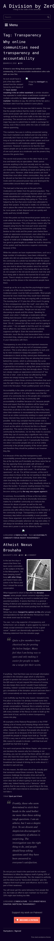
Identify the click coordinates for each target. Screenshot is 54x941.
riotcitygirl (41, 82)
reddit (23, 538)
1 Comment (31, 555)
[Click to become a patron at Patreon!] (27, 920)
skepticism (17, 904)
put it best (18, 796)
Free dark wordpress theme (41, 937)
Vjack (11, 796)
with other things (14, 577)
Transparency (33, 538)
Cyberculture (20, 535)
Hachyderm (8, 931)
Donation (7, 904)
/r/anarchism (28, 240)
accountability (40, 535)
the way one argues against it (35, 491)
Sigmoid (17, 931)
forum (16, 538)
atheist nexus (39, 901)
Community (8, 538)
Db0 (21, 63)
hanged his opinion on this (29, 612)
